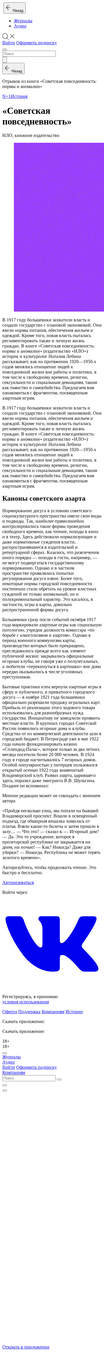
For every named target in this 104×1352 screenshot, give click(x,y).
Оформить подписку (36, 42)
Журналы (23, 20)
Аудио (20, 25)
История (19, 96)
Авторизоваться (18, 882)
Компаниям (53, 1011)
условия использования (25, 1001)
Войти (8, 42)
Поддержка (29, 1011)
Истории (74, 1011)
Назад (16, 10)
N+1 (6, 96)
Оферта (9, 1011)
